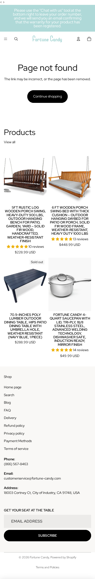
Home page (12, 387)
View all (9, 142)
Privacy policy (14, 433)
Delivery (10, 418)
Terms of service (16, 448)
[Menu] (5, 39)
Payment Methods (18, 441)
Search (9, 395)
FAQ (7, 410)
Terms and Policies (47, 567)
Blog (7, 402)
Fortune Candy (39, 557)
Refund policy (14, 425)
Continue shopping (47, 96)
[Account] (78, 39)
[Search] (16, 39)
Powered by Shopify (63, 557)
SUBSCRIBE (47, 535)
